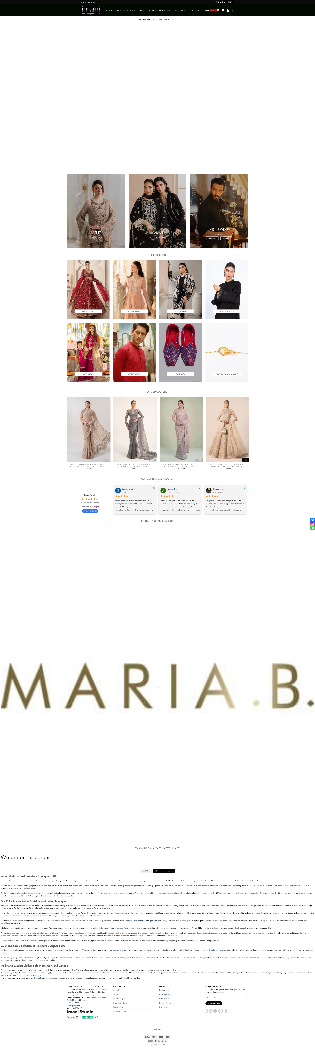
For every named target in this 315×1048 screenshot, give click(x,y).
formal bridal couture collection (207, 905)
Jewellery (195, 10)
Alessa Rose (173, 488)
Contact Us (91, 2)
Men (183, 10)
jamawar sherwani (120, 950)
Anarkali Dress (131, 920)
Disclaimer (163, 1007)
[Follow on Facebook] (214, 2)
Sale (207, 10)
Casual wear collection (217, 950)
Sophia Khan (127, 488)
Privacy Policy (164, 990)
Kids (175, 10)
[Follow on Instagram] (216, 2)
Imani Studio (90, 495)
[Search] (218, 10)
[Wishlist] (223, 10)
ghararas (153, 920)
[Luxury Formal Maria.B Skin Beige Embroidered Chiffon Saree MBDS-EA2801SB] (88, 429)
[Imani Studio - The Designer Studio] (91, 10)
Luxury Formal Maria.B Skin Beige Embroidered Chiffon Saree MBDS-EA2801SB (86, 465)
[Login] (233, 10)
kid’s (21, 888)
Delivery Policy (165, 1003)
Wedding (163, 10)
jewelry (174, 940)
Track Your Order (120, 1003)
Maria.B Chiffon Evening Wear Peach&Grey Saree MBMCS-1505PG (179, 465)
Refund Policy (164, 998)
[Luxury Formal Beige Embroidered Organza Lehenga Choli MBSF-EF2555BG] (228, 429)
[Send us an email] (218, 2)
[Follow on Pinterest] (222, 2)
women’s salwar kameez (113, 928)
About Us (83, 2)
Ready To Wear (146, 10)
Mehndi (103, 933)
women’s (14, 888)
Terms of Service (119, 1011)
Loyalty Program (119, 998)
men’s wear (31, 888)
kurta (209, 928)
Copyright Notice (166, 994)
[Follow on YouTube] (224, 2)
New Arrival (112, 10)
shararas (141, 920)
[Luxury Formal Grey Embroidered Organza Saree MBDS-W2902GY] (135, 429)
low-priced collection (37, 978)
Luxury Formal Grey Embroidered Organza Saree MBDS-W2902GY (133, 465)
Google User (218, 488)
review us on (89, 510)
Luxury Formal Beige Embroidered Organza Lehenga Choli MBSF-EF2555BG (226, 465)
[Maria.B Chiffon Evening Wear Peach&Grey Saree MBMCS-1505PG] (181, 429)
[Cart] (228, 10)
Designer (128, 10)
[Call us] (220, 2)
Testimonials (118, 1007)
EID (50, 972)
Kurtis (55, 933)
